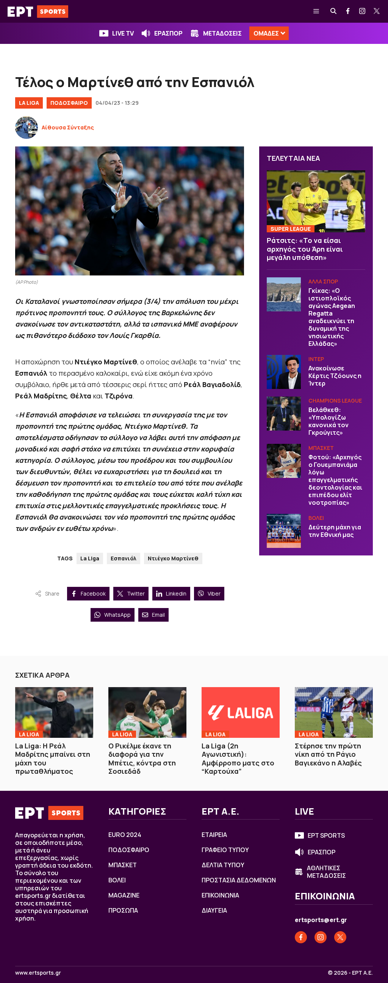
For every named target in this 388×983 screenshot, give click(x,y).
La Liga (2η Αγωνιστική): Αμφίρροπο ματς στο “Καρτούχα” (238, 758)
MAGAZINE (123, 895)
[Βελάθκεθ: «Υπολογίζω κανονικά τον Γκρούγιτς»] (284, 414)
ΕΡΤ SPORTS (326, 835)
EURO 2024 (124, 835)
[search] (333, 11)
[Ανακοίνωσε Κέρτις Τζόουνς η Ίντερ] (284, 372)
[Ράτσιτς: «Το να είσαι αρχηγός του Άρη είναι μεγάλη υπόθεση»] (316, 201)
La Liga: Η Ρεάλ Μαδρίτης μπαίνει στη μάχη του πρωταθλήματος (52, 758)
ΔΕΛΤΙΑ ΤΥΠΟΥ (223, 865)
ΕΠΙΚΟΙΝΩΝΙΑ (220, 895)
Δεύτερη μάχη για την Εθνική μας (334, 531)
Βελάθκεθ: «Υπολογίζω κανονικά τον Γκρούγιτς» (328, 421)
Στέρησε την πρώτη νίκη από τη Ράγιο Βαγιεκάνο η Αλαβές (328, 754)
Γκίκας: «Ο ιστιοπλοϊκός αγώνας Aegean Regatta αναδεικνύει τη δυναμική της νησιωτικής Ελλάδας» (331, 317)
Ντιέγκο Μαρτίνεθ (173, 558)
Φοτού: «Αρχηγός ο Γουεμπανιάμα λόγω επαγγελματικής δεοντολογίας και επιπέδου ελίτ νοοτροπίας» (335, 480)
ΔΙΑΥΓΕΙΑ (214, 910)
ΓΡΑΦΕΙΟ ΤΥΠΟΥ (225, 850)
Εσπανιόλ (123, 558)
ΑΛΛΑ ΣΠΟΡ (323, 281)
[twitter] (377, 11)
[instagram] (362, 11)
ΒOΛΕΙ (316, 517)
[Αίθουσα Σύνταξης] (26, 127)
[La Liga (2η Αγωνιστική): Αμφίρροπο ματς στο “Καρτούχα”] (241, 712)
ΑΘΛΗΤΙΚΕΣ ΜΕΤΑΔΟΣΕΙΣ (326, 871)
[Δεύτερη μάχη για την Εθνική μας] (284, 531)
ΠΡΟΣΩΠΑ (123, 910)
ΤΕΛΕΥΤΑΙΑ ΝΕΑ (293, 158)
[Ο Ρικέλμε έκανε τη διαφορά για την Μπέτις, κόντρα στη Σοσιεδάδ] (147, 712)
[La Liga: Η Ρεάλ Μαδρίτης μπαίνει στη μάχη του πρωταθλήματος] (54, 712)
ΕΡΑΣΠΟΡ (168, 33)
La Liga (29, 102)
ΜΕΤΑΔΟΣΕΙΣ (222, 33)
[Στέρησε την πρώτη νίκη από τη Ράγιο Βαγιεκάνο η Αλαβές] (334, 712)
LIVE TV (123, 33)
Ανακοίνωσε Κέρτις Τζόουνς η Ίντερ (334, 375)
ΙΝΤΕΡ (316, 358)
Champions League (335, 400)
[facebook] (348, 11)
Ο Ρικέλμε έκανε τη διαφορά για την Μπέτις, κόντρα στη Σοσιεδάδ (142, 758)
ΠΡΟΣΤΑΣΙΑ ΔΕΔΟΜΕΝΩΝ (239, 880)
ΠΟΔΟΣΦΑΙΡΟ (69, 102)
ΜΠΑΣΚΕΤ (321, 447)
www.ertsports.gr (38, 972)
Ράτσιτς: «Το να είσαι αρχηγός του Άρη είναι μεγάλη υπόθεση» (305, 249)
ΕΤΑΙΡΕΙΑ (214, 835)
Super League (291, 228)
